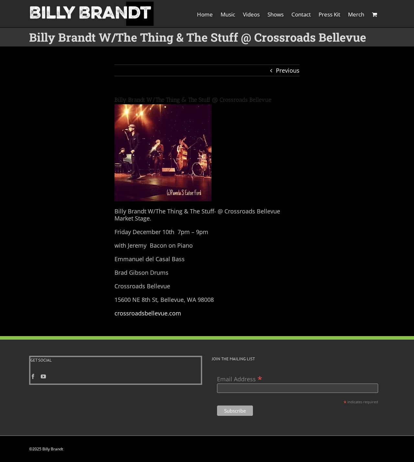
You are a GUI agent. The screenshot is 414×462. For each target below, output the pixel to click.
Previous (288, 70)
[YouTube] (43, 376)
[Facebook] (33, 376)
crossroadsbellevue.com (147, 313)
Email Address (239, 379)
